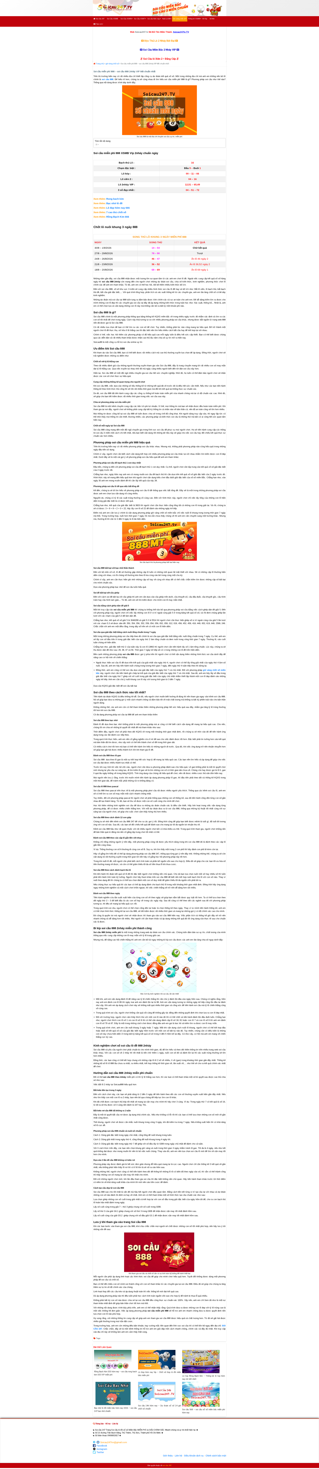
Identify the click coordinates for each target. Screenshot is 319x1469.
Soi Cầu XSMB (112, 19)
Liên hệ (178, 1455)
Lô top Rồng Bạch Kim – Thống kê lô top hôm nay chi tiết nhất (203, 1377)
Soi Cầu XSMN (126, 19)
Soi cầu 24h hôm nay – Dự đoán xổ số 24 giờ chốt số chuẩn (159, 1407)
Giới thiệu (168, 1455)
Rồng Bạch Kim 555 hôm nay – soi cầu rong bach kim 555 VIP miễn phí (115, 1373)
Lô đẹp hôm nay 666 (118, 208)
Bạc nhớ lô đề (114, 203)
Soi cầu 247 (100, 19)
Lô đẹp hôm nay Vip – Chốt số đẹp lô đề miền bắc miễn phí (159, 1373)
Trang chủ (99, 64)
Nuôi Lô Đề (166, 19)
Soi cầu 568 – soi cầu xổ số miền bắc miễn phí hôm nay (203, 1411)
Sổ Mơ (212, 19)
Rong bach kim (115, 199)
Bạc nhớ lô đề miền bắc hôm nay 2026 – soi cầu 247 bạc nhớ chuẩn (115, 1409)
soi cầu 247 (167, 1465)
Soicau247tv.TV (181, 32)
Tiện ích (98, 24)
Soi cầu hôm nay (153, 19)
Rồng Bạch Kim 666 (117, 216)
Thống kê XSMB (194, 19)
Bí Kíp (204, 19)
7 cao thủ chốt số (116, 212)
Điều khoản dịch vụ (194, 1455)
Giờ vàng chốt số (179, 19)
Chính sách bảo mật (216, 1455)
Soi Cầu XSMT (139, 19)
